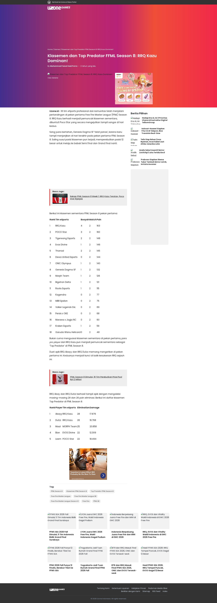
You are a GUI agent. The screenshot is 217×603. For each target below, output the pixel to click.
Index (165, 591)
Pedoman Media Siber (157, 588)
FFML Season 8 (57, 491)
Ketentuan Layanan (120, 588)
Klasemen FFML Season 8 (77, 491)
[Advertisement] (108, 30)
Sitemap (146, 591)
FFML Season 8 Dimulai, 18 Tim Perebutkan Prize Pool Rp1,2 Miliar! (96, 378)
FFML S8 (96, 501)
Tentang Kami (103, 588)
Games (57, 49)
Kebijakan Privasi (139, 588)
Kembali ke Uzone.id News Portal (64, 2)
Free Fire (86, 501)
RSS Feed (156, 591)
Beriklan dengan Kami (130, 591)
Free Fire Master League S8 (85, 496)
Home (50, 49)
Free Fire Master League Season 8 (64, 501)
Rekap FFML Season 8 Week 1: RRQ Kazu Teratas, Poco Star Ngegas (97, 197)
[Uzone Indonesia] (57, 590)
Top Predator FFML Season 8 (102, 491)
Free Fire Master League (60, 496)
